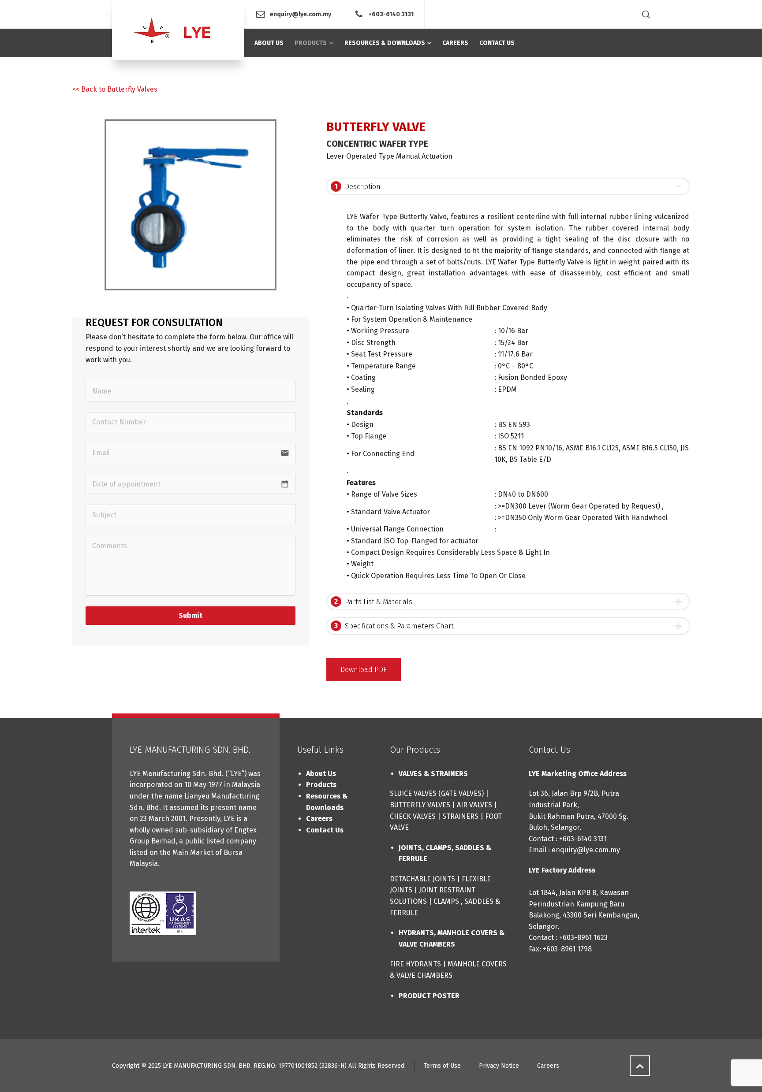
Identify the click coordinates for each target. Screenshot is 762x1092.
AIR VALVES (474, 805)
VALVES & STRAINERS (433, 773)
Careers (319, 818)
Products (321, 784)
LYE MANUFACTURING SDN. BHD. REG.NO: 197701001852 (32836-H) (255, 1066)
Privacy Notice (499, 1066)
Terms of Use (442, 1066)
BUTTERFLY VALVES (420, 805)
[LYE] (177, 30)
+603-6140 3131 (391, 14)
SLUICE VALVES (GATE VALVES (436, 793)
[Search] (644, 14)
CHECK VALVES (413, 816)
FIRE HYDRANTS (415, 964)
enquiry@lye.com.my (300, 14)
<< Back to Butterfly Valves (114, 89)
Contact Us (325, 830)
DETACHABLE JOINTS (422, 879)
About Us (321, 773)
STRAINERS (460, 816)
